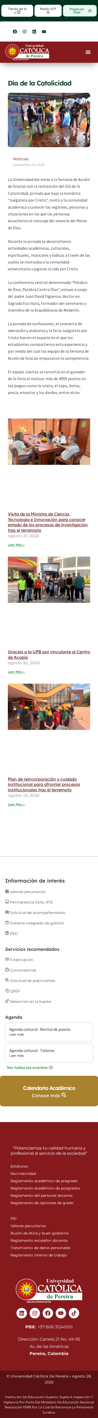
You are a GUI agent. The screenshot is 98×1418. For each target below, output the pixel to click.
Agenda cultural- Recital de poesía (39, 1029)
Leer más (16, 1034)
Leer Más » (16, 545)
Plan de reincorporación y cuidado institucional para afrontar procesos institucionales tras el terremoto (44, 784)
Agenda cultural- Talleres (32, 1050)
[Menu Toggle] (88, 52)
